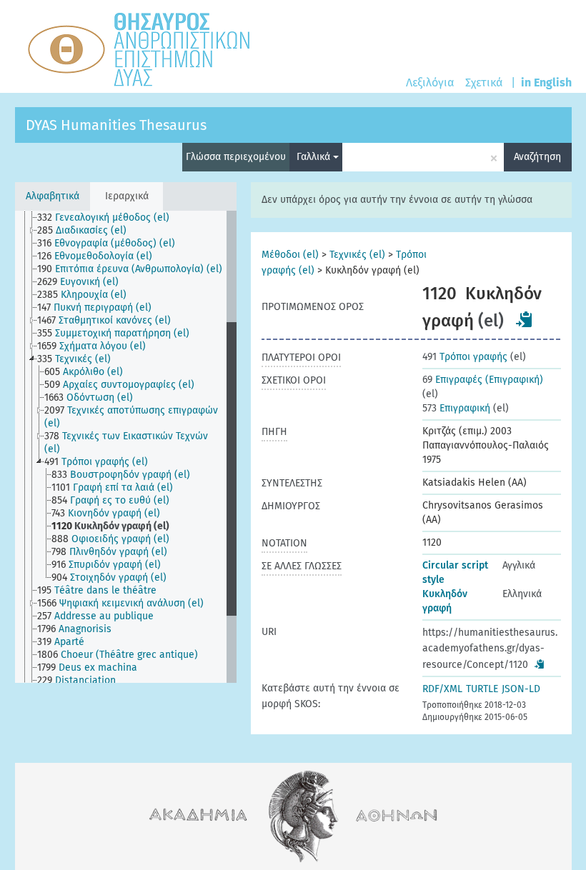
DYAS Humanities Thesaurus (116, 125)
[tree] (126, 447)
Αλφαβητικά (52, 196)
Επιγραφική (456, 408)
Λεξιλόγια (430, 82)
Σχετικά (483, 82)
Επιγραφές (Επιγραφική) (482, 380)
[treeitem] (109, 217)
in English (546, 82)
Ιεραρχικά (127, 196)
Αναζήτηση (537, 157)
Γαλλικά (315, 157)
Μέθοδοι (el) (290, 255)
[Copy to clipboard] (524, 319)
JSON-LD (521, 689)
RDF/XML (442, 689)
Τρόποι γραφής (464, 357)
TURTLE (482, 689)
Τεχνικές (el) (357, 255)
